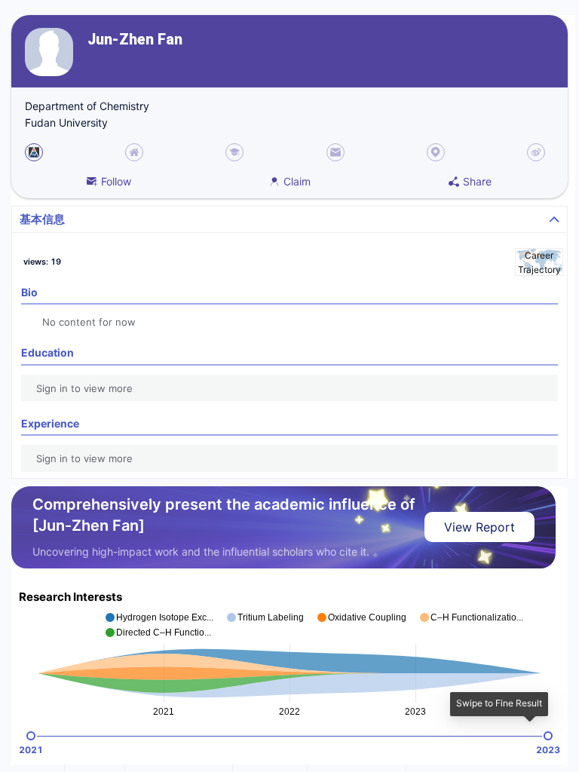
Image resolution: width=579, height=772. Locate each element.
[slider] (31, 736)
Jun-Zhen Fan (134, 39)
